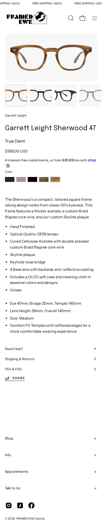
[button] (70, 18)
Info (8, 455)
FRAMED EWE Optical (30, 518)
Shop (9, 438)
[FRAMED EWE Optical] (27, 18)
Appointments (16, 472)
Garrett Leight (15, 115)
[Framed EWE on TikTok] (20, 505)
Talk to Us (12, 488)
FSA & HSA (13, 369)
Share (18, 378)
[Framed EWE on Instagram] (8, 505)
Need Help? (14, 349)
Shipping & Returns (19, 359)
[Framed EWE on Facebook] (31, 505)
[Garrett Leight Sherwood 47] (16, 95)
